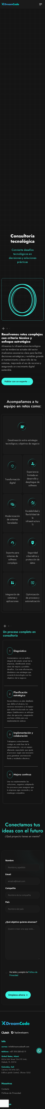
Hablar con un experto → (17, 381)
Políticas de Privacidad (11, 1093)
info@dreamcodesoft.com (18, 1046)
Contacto (5, 1089)
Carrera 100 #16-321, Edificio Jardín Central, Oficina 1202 (16, 1071)
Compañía (10, 888)
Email (8, 874)
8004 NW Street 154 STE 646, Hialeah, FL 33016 (14, 1061)
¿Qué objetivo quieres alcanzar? (21, 922)
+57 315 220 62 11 (18, 1051)
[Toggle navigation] (41, 4)
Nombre (9, 860)
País (7, 902)
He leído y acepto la (23, 974)
